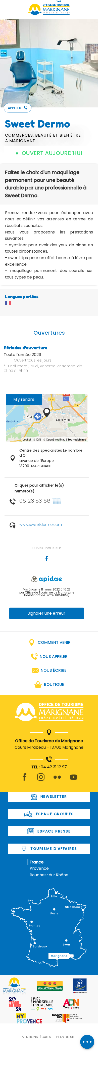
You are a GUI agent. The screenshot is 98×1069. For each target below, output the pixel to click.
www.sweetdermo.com (40, 524)
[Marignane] (49, 713)
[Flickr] (57, 780)
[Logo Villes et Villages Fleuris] (50, 986)
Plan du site (66, 1037)
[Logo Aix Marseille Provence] (42, 1004)
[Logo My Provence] (29, 1018)
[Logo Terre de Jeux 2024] (15, 1004)
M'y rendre (23, 399)
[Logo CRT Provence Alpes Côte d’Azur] (67, 1018)
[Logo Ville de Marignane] (14, 986)
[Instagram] (41, 780)
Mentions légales (36, 1037)
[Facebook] (24, 780)
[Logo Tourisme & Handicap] (80, 985)
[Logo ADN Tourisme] (71, 1004)
